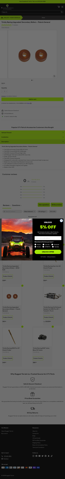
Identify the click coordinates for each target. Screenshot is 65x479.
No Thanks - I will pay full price (48, 256)
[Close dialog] (61, 220)
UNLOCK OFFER (48, 252)
